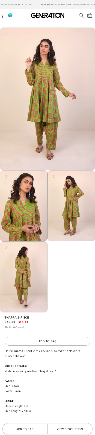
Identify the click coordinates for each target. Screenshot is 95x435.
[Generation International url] (47, 15)
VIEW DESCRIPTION (70, 429)
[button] (81, 15)
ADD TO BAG (48, 341)
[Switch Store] (10, 15)
